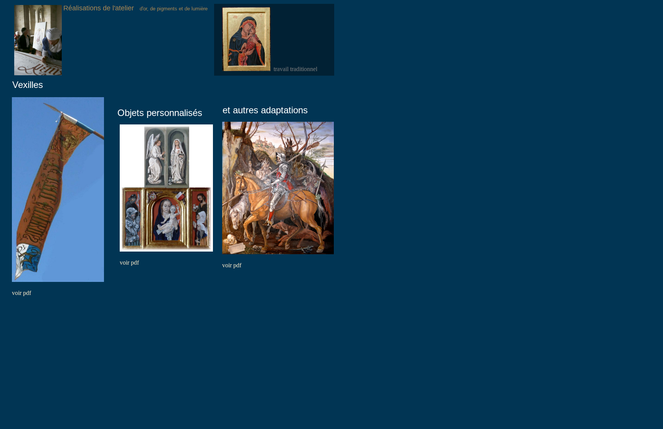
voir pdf (21, 293)
